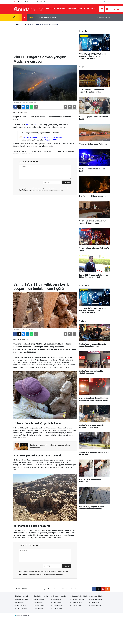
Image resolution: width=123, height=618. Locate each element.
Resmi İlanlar (83, 9)
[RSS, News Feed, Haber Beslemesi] (107, 589)
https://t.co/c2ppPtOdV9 (30, 137)
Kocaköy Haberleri (21, 608)
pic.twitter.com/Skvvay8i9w (51, 137)
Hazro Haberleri (77, 602)
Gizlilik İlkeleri (64, 589)
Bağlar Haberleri (39, 599)
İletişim (56, 589)
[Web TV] (104, 2)
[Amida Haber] (28, 9)
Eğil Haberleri (95, 602)
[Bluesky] (23, 107)
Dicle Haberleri (76, 605)
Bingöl (28, 125)
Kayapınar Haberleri (97, 599)
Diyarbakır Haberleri (21, 596)
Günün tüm (103, 17)
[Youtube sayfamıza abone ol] (103, 589)
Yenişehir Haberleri (78, 599)
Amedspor (71, 9)
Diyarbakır (50, 9)
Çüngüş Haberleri (39, 605)
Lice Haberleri (19, 602)
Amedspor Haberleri (97, 596)
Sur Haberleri (57, 599)
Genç (35, 125)
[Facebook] (15, 107)
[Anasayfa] (14, 2)
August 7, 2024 (50, 140)
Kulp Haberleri (38, 602)
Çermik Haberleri (20, 605)
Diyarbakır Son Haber (21, 599)
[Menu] (101, 9)
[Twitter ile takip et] (98, 589)
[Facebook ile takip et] (94, 589)
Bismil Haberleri (58, 605)
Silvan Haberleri (39, 608)
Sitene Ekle (43, 2)
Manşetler (20, 2)
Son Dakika (61, 9)
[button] (65, 107)
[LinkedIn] (27, 107)
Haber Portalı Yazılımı (22, 615)
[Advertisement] (45, 41)
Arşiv (37, 2)
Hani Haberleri (57, 602)
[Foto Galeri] (109, 2)
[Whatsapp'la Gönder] (31, 107)
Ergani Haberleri (96, 605)
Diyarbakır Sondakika (59, 596)
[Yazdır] (36, 107)
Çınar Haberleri (57, 608)
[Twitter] (19, 107)
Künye (50, 589)
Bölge (93, 9)
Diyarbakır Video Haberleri (80, 596)
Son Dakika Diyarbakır (41, 596)
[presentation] (20, 17)
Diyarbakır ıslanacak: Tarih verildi (46, 17)
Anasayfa (18, 24)
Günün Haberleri (29, 2)
